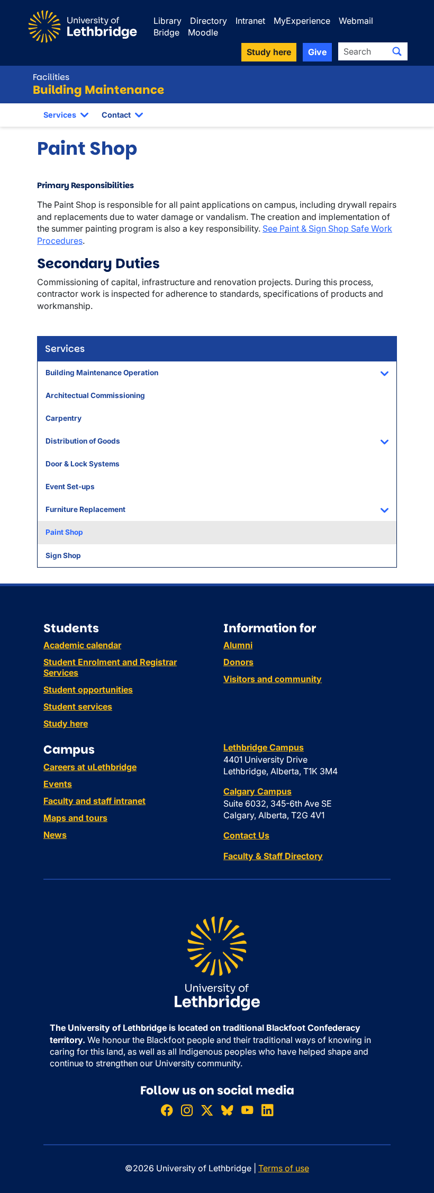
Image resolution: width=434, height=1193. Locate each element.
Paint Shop (64, 532)
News (55, 834)
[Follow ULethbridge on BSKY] (227, 1110)
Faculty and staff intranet (94, 801)
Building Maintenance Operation (102, 372)
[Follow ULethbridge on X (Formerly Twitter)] (206, 1110)
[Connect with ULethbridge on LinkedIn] (267, 1110)
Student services (77, 706)
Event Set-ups (70, 486)
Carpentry (64, 418)
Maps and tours (75, 817)
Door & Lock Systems (83, 463)
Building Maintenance (98, 90)
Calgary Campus (257, 791)
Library (167, 20)
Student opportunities (88, 689)
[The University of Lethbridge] (217, 963)
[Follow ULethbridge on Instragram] (186, 1110)
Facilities (51, 77)
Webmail (356, 20)
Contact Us (246, 835)
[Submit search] (397, 51)
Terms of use (283, 1168)
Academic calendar (82, 645)
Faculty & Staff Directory (273, 856)
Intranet (250, 20)
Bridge (166, 32)
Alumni (237, 645)
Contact (116, 114)
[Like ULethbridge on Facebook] (166, 1110)
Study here (65, 723)
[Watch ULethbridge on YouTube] (247, 1110)
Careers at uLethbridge (90, 767)
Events (57, 784)
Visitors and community (272, 679)
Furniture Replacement (85, 509)
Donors (238, 662)
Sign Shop (63, 555)
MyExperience (302, 20)
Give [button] (317, 52)
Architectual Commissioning (95, 395)
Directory (208, 20)
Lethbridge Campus (263, 747)
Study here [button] (269, 52)
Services (59, 114)
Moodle (203, 32)
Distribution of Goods (83, 441)
